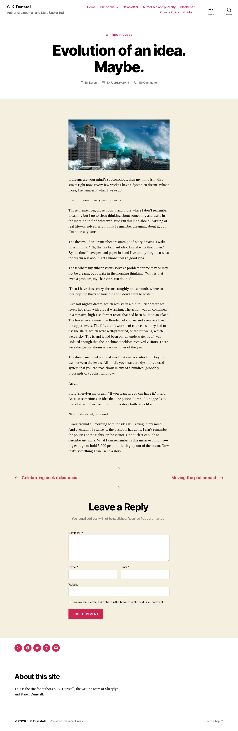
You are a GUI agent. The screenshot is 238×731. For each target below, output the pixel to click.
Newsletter (130, 7)
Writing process (119, 34)
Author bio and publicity (159, 7)
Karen (93, 82)
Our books (107, 7)
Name (73, 567)
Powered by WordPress (66, 721)
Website (73, 584)
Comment (75, 532)
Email (125, 567)
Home (91, 7)
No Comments (148, 82)
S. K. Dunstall (19, 7)
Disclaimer (187, 7)
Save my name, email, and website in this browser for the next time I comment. (118, 602)
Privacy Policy (169, 12)
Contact (189, 12)
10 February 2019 (118, 82)
